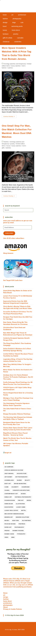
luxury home (20, 507)
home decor (9, 503)
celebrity (15, 487)
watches (10, 68)
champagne (26, 487)
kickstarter (9, 507)
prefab (7, 530)
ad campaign (9, 467)
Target (27, 581)
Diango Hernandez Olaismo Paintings (16, 414)
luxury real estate (11, 510)
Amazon (12, 581)
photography (19, 527)
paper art (8, 527)
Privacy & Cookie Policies (12, 609)
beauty (27, 480)
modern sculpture (22, 517)
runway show (9, 534)
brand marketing (20, 483)
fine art (21, 500)
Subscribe (9, 233)
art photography (21, 477)
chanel (7, 490)
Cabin (6, 487)
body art (8, 483)
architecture (21, 473)
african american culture (14, 470)
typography (21, 534)
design (23, 493)
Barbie (19, 480)
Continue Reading (9, 117)
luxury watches (15, 66)
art (4, 595)
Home (5, 593)
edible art (8, 497)
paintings (22, 524)
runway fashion (18, 530)
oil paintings (26, 520)
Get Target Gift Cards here (12, 280)
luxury (8, 146)
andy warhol (9, 473)
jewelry (12, 143)
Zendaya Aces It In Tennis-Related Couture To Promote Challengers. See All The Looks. (18, 377)
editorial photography (23, 497)
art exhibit (8, 477)
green (29, 500)
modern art (9, 517)
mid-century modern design (14, 514)
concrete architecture (21, 490)
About (5, 607)
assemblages (9, 480)
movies (7, 520)
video (6, 537)
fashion (6, 141)
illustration (20, 503)
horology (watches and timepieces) (15, 64)
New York (15, 520)
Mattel (23, 510)
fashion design (10, 500)
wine (12, 537)
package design (10, 524)
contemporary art (11, 493)
